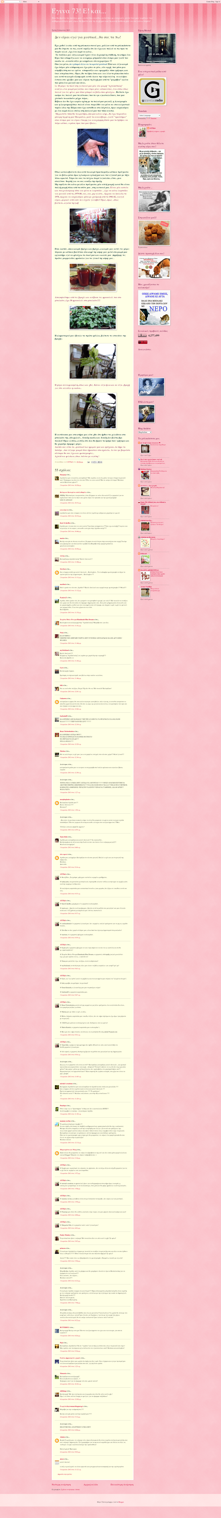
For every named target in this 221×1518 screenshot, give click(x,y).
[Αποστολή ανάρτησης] (88, 462)
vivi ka (62, 556)
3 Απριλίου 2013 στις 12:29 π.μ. (70, 744)
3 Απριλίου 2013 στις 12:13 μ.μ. (70, 1142)
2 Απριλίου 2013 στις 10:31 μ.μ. (70, 503)
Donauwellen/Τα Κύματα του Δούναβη (159, 472)
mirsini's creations (66, 1083)
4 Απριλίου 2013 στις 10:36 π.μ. (70, 1384)
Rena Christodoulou (67, 731)
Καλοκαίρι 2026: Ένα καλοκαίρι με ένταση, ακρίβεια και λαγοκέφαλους (153, 462)
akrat (62, 1459)
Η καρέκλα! (154, 506)
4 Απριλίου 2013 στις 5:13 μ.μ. (70, 1417)
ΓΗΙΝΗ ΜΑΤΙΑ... (147, 520)
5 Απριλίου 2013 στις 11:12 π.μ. (70, 1469)
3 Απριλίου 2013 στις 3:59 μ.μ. (70, 1202)
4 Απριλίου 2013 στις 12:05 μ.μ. (70, 1399)
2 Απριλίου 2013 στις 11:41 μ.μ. (70, 625)
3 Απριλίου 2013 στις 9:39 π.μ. (70, 937)
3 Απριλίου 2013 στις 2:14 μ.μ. (70, 1158)
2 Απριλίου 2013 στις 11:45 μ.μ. (70, 661)
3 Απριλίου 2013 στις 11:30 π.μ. (70, 1114)
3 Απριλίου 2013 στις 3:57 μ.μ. (70, 1173)
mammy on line (65, 1121)
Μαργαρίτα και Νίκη (68, 1149)
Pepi (61, 1343)
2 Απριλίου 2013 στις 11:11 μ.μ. (70, 577)
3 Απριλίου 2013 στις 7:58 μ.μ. (70, 1303)
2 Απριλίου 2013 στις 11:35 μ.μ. (70, 612)
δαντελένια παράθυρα (158, 445)
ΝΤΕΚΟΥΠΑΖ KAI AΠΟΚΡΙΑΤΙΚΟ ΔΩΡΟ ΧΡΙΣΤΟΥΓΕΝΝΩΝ (158, 574)
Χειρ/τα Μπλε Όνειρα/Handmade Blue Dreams (77, 619)
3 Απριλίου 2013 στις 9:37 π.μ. (70, 913)
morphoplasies (65, 799)
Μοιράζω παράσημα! (158, 539)
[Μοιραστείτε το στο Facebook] (99, 462)
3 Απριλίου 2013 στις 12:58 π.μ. (70, 772)
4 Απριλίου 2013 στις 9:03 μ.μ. (70, 1452)
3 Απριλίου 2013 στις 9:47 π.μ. (70, 995)
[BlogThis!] (94, 462)
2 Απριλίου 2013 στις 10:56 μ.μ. (70, 549)
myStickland (64, 650)
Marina (62, 751)
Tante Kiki (63, 837)
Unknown (63, 698)
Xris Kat (63, 569)
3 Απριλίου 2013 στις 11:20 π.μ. (70, 1099)
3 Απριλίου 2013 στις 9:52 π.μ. (70, 1035)
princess (62, 1248)
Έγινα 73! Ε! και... (79, 10)
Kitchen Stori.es (146, 469)
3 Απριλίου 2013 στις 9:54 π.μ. (70, 1054)
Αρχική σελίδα (91, 1484)
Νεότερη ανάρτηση (61, 1484)
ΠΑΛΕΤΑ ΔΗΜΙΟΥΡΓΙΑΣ (150, 570)
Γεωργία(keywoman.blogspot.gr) (71, 1406)
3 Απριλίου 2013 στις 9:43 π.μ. (70, 968)
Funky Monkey (65, 1235)
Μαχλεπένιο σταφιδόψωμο (155, 590)
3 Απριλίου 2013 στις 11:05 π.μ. (70, 1076)
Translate (153, 118)
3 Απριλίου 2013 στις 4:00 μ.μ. (70, 1215)
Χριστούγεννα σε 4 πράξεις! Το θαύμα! (157, 523)
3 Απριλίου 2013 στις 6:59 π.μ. (70, 830)
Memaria (63, 1373)
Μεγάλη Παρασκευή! (158, 487)
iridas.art (144, 553)
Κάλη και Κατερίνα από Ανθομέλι (73, 492)
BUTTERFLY (64, 1327)
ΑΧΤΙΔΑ (63, 874)
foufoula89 (63, 716)
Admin (62, 1437)
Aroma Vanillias (146, 587)
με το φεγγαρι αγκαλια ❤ (150, 443)
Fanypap (63, 475)
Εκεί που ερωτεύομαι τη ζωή (151, 459)
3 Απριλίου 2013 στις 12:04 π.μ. (70, 709)
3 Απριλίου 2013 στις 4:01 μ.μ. (70, 1228)
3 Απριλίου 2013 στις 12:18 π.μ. (70, 724)
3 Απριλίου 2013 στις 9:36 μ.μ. (70, 1351)
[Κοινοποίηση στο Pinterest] (101, 462)
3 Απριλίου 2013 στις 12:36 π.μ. (70, 757)
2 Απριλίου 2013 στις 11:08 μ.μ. (70, 562)
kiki (61, 685)
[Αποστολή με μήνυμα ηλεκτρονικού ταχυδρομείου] (92, 462)
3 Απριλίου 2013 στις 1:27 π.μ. (70, 792)
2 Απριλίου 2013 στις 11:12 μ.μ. (70, 590)
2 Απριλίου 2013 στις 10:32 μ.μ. (70, 516)
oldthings (63, 1391)
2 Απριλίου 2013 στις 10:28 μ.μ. (70, 485)
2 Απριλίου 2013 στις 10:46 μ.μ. (70, 531)
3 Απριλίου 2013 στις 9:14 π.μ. (70, 867)
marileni (63, 584)
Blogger (121, 1502)
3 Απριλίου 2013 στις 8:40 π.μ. (70, 847)
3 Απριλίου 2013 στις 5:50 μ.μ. (70, 1261)
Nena (62, 632)
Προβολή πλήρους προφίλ (156, 131)
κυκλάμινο (64, 510)
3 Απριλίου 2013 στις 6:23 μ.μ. (70, 1281)
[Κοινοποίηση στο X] (97, 462)
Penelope (63, 1105)
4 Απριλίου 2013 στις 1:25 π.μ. (70, 1366)
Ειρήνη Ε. (63, 597)
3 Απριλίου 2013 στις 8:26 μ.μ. (70, 1336)
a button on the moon (148, 537)
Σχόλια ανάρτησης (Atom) (70, 1489)
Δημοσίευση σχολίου (65, 1474)
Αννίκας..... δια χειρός (149, 485)
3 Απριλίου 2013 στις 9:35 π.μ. (70, 894)
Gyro (62, 668)
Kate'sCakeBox (65, 523)
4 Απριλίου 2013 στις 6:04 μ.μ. (70, 1430)
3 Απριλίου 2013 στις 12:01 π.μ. (70, 691)
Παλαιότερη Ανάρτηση (122, 1484)
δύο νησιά (63, 854)
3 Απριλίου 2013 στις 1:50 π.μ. (70, 810)
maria (62, 538)
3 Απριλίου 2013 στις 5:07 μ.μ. (70, 1241)
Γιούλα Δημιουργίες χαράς (70, 1358)
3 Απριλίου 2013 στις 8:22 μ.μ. (70, 1320)
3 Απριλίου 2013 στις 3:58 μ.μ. (70, 1188)
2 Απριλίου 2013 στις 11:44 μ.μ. (70, 643)
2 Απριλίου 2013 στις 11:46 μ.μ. (70, 678)
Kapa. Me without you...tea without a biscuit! (153, 503)
